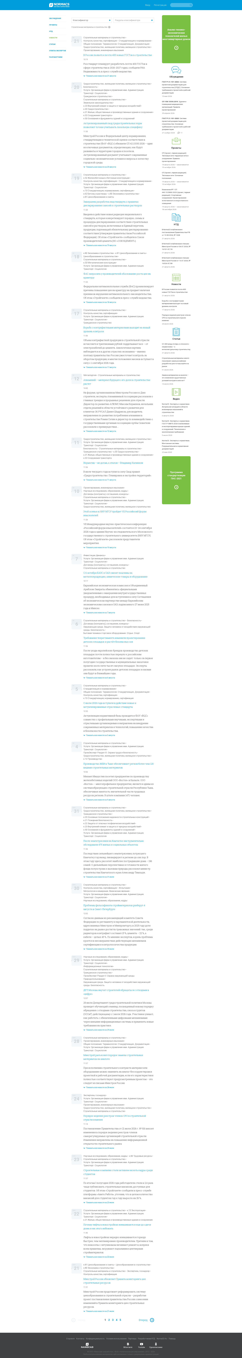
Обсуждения (55, 18)
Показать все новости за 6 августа (100, 678)
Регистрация (160, 5)
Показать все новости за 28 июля (99, 1087)
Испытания (124, 888)
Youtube (141, 1347)
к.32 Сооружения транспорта (97, 115)
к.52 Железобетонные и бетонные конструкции (106, 178)
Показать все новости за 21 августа (100, 76)
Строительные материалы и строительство (104, 37)
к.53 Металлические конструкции (99, 262)
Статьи (52, 44)
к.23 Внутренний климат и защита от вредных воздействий (112, 106)
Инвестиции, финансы (94, 555)
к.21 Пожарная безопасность (97, 820)
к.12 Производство (92, 759)
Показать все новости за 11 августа (100, 480)
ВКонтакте (128, 1347)
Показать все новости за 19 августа (100, 245)
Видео (176, 399)
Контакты (80, 1339)
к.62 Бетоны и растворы (95, 193)
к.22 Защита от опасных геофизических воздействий (109, 823)
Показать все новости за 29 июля (99, 1030)
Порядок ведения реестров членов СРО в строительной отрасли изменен (176, 318)
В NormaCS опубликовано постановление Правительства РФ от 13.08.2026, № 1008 (176, 232)
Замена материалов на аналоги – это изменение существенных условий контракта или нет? (175, 378)
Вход (147, 5)
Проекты (53, 25)
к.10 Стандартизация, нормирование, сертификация (108, 190)
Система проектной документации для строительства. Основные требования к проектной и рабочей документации (176, 123)
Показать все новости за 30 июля (99, 949)
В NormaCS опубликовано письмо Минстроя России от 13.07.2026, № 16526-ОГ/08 (176, 260)
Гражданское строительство (97, 96)
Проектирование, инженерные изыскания (103, 50)
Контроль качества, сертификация (100, 40)
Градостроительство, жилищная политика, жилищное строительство (117, 47)
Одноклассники (155, 1347)
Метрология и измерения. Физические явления (106, 891)
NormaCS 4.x (162, 1339)
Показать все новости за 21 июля (99, 1311)
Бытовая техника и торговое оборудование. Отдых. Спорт (111, 633)
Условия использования (116, 1339)
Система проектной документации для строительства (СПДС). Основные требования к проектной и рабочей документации (176, 87)
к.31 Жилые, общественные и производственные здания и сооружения (118, 112)
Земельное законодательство (98, 102)
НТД (51, 31)
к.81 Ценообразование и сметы (98, 197)
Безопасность (90, 87)
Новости (53, 38)
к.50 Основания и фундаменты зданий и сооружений (108, 118)
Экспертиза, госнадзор (94, 1095)
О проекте (70, 1339)
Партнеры (132, 1339)
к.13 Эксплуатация (136, 1210)
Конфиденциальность (95, 1339)
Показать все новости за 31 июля (99, 877)
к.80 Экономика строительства (124, 193)
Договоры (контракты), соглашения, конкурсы (105, 494)
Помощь (172, 1339)
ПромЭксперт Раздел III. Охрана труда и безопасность (110, 752)
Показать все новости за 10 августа (100, 547)
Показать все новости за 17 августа (100, 367)
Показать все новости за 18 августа (100, 302)
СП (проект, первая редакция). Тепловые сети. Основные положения (174, 175)
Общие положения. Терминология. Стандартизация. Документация (116, 44)
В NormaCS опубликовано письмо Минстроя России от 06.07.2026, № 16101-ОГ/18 (176, 246)
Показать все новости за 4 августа (100, 800)
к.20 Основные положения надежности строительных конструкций (115, 817)
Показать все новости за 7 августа (100, 613)
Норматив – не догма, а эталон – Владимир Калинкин (113, 462)
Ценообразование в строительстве (100, 256)
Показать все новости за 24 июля (99, 1148)
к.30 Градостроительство (95, 109)
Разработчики (55, 57)
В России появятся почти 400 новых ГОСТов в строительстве (117, 55)
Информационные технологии (98, 966)
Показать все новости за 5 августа (100, 735)
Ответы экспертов (57, 51)
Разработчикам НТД (146, 1339)
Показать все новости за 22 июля (99, 1257)
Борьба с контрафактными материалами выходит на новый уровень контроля (175, 303)
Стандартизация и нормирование (135, 40)
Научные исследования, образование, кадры (105, 491)
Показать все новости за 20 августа (100, 167)
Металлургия (89, 375)
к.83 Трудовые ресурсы (140, 1156)
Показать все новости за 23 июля (99, 1202)
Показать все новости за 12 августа (100, 431)
